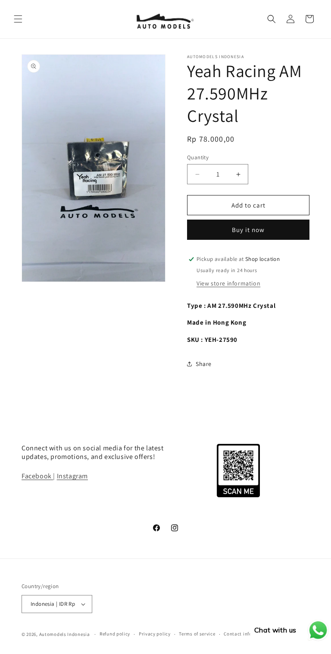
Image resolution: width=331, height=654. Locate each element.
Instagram (72, 475)
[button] (18, 18)
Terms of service (197, 634)
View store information (228, 283)
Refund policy (115, 634)
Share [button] (204, 364)
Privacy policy (155, 634)
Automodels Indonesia (64, 634)
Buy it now (248, 230)
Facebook (37, 475)
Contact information (247, 634)
